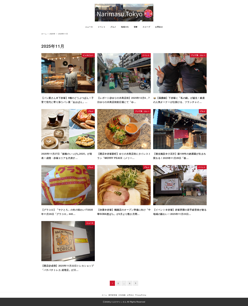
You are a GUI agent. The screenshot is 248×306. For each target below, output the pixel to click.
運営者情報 (112, 295)
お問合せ (130, 295)
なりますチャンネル (117, 301)
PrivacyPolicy (140, 295)
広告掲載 (122, 295)
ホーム (104, 295)
